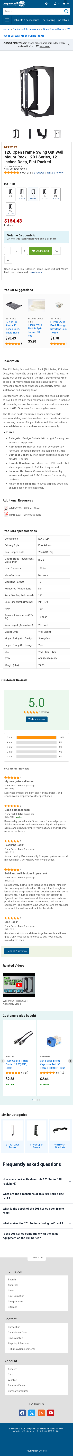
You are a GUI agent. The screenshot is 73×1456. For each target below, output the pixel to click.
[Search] (66, 11)
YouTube (50, 1413)
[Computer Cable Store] (14, 4)
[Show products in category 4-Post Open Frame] (36, 1130)
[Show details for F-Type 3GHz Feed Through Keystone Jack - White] (59, 305)
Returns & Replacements (21, 1349)
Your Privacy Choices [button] (36, 1450)
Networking (49, 20)
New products (15, 1301)
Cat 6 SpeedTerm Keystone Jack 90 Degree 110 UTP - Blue (52, 1064)
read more (36, 272)
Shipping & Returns (18, 1343)
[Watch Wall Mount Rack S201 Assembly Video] (19, 985)
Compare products (18, 1391)
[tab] (34, 1100)
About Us (13, 1285)
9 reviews (39, 172)
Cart (10, 1374)
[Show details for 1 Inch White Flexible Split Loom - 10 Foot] (36, 305)
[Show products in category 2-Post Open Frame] (12, 1130)
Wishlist (12, 1380)
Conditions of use (17, 1332)
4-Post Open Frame (36, 1146)
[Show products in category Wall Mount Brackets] (60, 1130)
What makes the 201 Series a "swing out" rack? (33, 1223)
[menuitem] (48, 3)
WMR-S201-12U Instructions (25, 514)
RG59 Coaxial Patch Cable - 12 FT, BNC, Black (17, 1064)
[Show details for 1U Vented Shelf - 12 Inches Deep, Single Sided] (14, 305)
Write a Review (55, 172)
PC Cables (63, 20)
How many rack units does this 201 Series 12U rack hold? (32, 1181)
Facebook (22, 1413)
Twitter (31, 1413)
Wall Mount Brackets (60, 1146)
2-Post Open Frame (13, 1146)
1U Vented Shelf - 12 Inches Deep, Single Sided (12, 327)
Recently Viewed (17, 1385)
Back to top (38, 1257)
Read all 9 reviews (17, 951)
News (11, 1290)
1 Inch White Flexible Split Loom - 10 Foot (35, 330)
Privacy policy (15, 1338)
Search (12, 1279)
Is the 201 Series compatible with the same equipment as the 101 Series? (30, 1236)
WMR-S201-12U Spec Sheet (24, 508)
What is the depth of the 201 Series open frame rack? (33, 1211)
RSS (41, 1413)
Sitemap (12, 1307)
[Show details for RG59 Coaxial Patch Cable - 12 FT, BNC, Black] (19, 1041)
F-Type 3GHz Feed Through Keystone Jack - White (58, 327)
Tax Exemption (16, 1296)
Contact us (14, 1327)
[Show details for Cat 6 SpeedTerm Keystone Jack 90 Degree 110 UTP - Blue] (53, 1041)
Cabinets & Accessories (26, 20)
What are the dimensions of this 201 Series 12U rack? (33, 1196)
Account (12, 1369)
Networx (10, 147)
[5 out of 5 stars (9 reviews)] (11, 172)
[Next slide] (70, 1061)
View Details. (45, 47)
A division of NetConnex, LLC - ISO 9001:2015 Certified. (37, 1431)
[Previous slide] (3, 1061)
